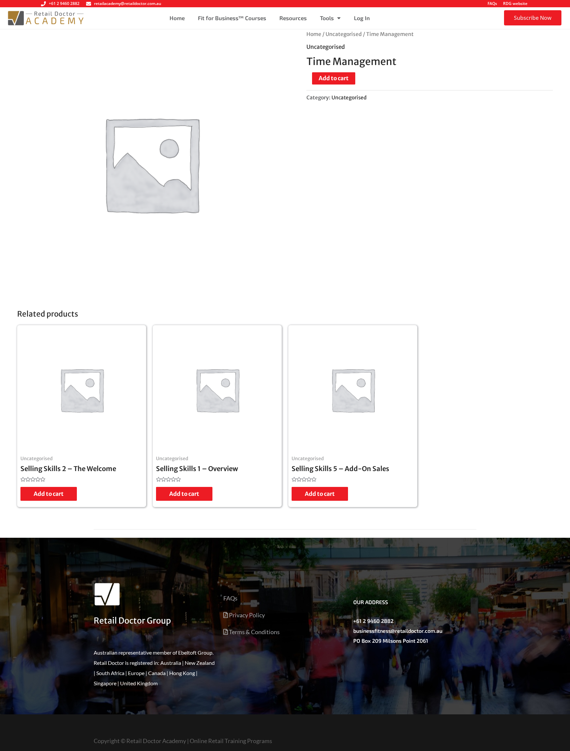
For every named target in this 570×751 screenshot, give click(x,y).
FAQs (492, 3)
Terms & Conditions (254, 631)
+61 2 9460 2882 (373, 621)
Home (177, 18)
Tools (327, 18)
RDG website (515, 3)
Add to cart (334, 78)
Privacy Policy (246, 615)
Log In (362, 18)
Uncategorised (344, 34)
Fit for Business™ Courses (232, 18)
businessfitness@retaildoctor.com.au (397, 631)
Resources (293, 18)
